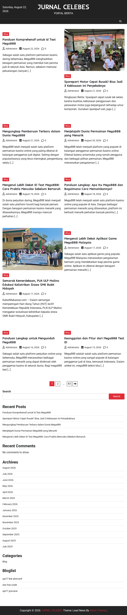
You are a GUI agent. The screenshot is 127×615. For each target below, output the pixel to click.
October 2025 (9, 528)
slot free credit (9, 585)
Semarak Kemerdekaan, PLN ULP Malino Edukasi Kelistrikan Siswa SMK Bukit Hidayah (30, 284)
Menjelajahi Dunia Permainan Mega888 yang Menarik (29, 430)
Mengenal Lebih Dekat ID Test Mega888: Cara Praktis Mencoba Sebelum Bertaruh (31, 187)
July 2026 (7, 474)
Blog (6, 34)
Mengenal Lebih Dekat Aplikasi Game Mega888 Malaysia (90, 240)
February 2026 (10, 504)
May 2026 (7, 486)
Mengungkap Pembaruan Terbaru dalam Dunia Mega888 (31, 424)
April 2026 (7, 492)
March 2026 (8, 498)
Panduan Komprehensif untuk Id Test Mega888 (26, 412)
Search (6, 391)
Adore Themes (98, 610)
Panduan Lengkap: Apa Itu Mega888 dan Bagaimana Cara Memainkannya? (93, 187)
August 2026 (9, 467)
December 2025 (10, 516)
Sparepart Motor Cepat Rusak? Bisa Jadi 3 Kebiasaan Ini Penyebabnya (93, 84)
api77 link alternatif (12, 578)
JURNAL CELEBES (63, 7)
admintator (11, 48)
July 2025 (7, 546)
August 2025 (9, 540)
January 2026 (9, 510)
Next (75, 383)
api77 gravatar (10, 591)
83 (69, 383)
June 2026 (7, 480)
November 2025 (10, 522)
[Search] (120, 21)
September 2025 (10, 534)
